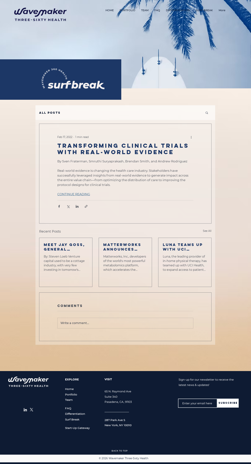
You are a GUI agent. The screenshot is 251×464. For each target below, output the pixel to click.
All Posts (50, 112)
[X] (31, 409)
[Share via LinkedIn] (77, 206)
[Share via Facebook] (59, 206)
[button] (207, 112)
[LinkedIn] (25, 409)
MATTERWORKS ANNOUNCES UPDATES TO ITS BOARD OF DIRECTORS (123, 246)
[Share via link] (86, 206)
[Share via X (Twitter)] (68, 206)
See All (207, 231)
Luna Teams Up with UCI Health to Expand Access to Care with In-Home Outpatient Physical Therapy (183, 246)
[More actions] (191, 137)
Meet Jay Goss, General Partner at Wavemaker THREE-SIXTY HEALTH (64, 246)
